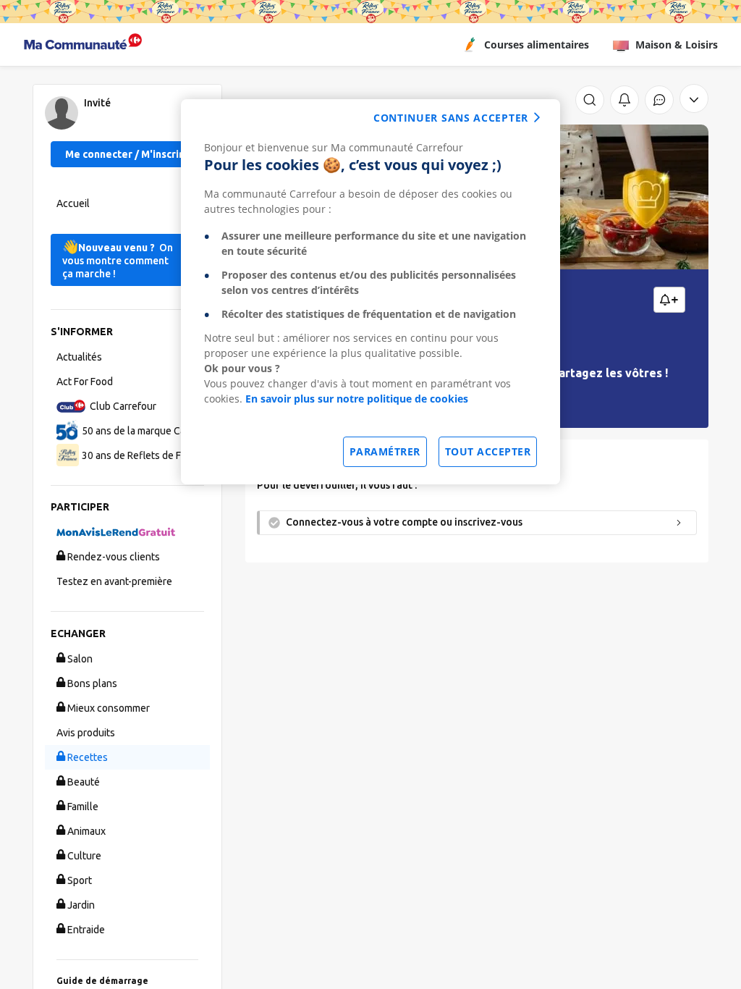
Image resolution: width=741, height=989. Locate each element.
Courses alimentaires (536, 44)
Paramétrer (385, 451)
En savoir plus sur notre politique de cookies (356, 398)
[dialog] (370, 291)
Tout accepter (488, 451)
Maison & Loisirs (676, 44)
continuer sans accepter (450, 118)
